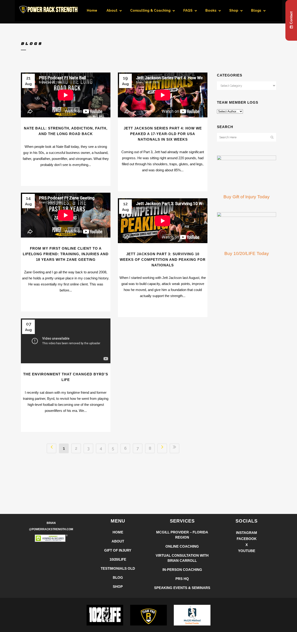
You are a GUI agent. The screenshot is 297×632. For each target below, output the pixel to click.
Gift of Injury (117, 550)
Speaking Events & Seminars (182, 588)
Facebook (247, 539)
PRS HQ (182, 579)
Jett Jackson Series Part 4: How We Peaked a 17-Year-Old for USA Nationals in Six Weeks (163, 133)
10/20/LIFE (118, 559)
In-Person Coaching (182, 570)
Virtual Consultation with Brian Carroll (182, 558)
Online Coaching (182, 546)
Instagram (246, 533)
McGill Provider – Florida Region (182, 534)
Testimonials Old (118, 568)
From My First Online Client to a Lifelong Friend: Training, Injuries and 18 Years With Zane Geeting (66, 253)
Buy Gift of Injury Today (246, 196)
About (118, 541)
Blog (118, 577)
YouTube (246, 551)
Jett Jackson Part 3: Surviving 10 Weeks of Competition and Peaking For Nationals (163, 259)
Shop (118, 587)
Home (118, 532)
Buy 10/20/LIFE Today (246, 253)
